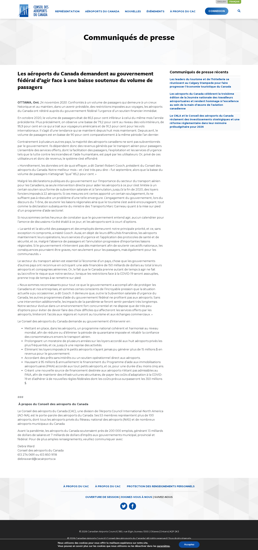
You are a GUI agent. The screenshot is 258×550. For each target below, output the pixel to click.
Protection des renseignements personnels (161, 486)
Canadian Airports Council (102, 531)
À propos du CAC (183, 11)
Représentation (67, 11)
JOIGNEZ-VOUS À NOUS (136, 497)
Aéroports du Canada (102, 11)
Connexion (217, 11)
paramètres (163, 546)
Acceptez (189, 544)
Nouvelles (133, 11)
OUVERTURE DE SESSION (102, 497)
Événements (155, 11)
